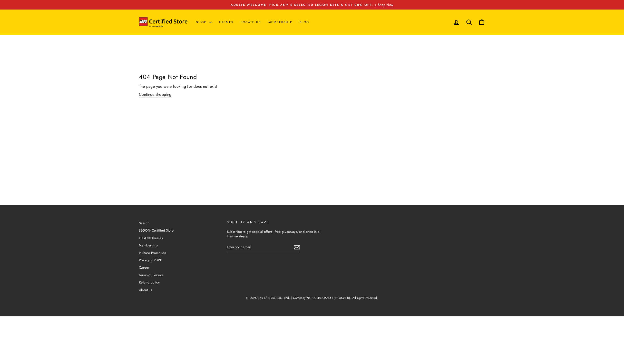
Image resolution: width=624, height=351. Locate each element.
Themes (226, 22)
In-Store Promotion (152, 252)
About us (145, 289)
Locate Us (251, 22)
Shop (202, 22)
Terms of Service (151, 275)
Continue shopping (155, 94)
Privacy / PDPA (150, 260)
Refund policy (149, 282)
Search (144, 223)
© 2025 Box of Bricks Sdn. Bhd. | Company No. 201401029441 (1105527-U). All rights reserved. (312, 298)
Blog (304, 22)
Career (144, 267)
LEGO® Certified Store (156, 230)
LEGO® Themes (151, 237)
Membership (280, 22)
